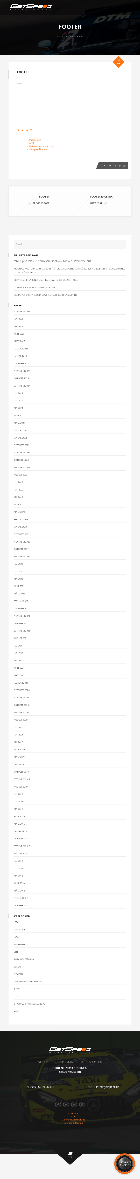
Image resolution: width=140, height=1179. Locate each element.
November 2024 (22, 371)
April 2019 (19, 816)
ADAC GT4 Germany (24, 959)
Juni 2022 (18, 571)
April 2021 (19, 667)
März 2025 (19, 341)
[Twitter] (120, 166)
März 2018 (19, 890)
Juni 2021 (18, 653)
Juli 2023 (18, 482)
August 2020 (20, 719)
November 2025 (22, 311)
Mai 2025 (18, 326)
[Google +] (124, 166)
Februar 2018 (21, 898)
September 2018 (22, 846)
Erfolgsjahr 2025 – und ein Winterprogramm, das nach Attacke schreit (52, 261)
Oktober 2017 (21, 905)
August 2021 (20, 638)
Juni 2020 (18, 734)
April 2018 (19, 883)
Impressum (35, 139)
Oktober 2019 (21, 771)
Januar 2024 (20, 437)
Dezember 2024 (22, 363)
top (70, 1157)
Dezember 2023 (22, 445)
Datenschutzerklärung (41, 146)
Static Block (69, 36)
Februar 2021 (21, 682)
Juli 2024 (18, 393)
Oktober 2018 (21, 838)
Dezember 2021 (22, 608)
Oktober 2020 (21, 705)
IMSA (16, 937)
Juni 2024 (18, 400)
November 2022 (22, 541)
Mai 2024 (18, 408)
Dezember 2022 (22, 534)
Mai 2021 (18, 660)
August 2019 (20, 786)
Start (59, 36)
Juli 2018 (18, 860)
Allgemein (19, 944)
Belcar (17, 966)
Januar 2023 (20, 526)
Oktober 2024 (21, 378)
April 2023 (19, 504)
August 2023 (20, 474)
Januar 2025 (20, 356)
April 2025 (19, 333)
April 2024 (19, 415)
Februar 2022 (21, 601)
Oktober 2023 (21, 459)
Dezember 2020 (22, 690)
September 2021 (22, 630)
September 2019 (22, 779)
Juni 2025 (18, 318)
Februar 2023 (21, 519)
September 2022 (22, 556)
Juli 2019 (18, 794)
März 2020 (19, 757)
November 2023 (22, 452)
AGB (31, 142)
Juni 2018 (18, 868)
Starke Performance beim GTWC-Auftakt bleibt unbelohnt (45, 294)
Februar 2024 (21, 430)
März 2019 (19, 823)
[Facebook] (115, 166)
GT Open (18, 974)
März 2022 (19, 593)
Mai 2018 (18, 875)
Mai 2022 (18, 578)
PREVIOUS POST (41, 203)
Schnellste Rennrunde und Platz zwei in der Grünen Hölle (46, 280)
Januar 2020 (20, 764)
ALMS (16, 1011)
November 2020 (22, 697)
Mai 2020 (18, 742)
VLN (16, 952)
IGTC (16, 922)
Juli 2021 (18, 645)
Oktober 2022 (21, 549)
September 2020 (22, 712)
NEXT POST (96, 203)
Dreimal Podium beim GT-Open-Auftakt (34, 287)
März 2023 (19, 512)
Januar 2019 (20, 831)
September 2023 (22, 467)
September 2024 (22, 385)
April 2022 (19, 586)
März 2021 (19, 675)
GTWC (17, 989)
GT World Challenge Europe (29, 1003)
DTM (16, 996)
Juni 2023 (18, 489)
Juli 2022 (18, 563)
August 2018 (20, 853)
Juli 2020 (18, 727)
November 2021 (22, 616)
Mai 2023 (18, 497)
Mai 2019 (18, 809)
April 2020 (19, 749)
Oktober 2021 (21, 623)
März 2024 (19, 422)
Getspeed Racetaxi (39, 149)
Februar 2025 (21, 348)
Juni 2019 (18, 801)
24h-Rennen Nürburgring (28, 981)
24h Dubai (19, 929)
